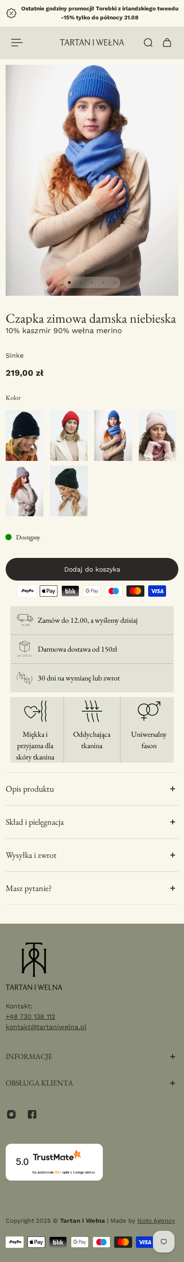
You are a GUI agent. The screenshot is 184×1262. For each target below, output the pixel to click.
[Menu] (17, 42)
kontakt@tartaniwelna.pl (46, 1027)
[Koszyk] (167, 42)
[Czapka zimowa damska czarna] (24, 435)
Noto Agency (156, 1220)
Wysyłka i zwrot (31, 854)
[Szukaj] (148, 42)
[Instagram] (11, 1114)
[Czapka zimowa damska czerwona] (69, 435)
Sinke (15, 355)
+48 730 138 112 (30, 1016)
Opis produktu (30, 788)
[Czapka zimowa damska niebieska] (113, 435)
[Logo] (92, 42)
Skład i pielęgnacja (35, 821)
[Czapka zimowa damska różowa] (157, 435)
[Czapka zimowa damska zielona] (69, 491)
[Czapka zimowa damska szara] (24, 491)
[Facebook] (32, 1114)
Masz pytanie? (29, 888)
